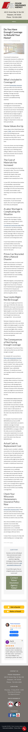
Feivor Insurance (15, 623)
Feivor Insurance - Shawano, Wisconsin (14, 6)
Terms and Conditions (7, 728)
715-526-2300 (17, 17)
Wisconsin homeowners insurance (13, 358)
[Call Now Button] (24, 729)
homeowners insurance (16, 85)
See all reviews (14, 631)
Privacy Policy (17, 728)
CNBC (9, 131)
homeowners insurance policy (11, 509)
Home (11, 542)
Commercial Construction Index (12, 225)
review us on (13, 635)
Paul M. (12, 641)
